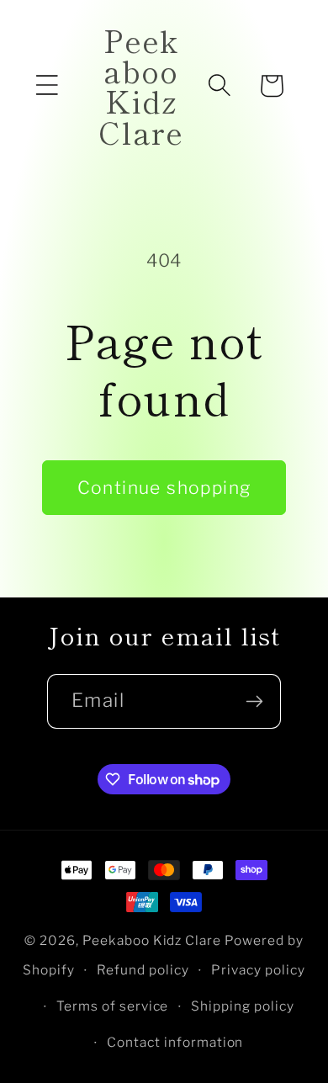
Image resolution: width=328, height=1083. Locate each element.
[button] (47, 86)
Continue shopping (164, 487)
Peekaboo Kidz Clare (152, 940)
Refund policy (143, 970)
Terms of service (112, 1006)
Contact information (175, 1042)
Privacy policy (258, 970)
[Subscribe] (254, 701)
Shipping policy (242, 1006)
